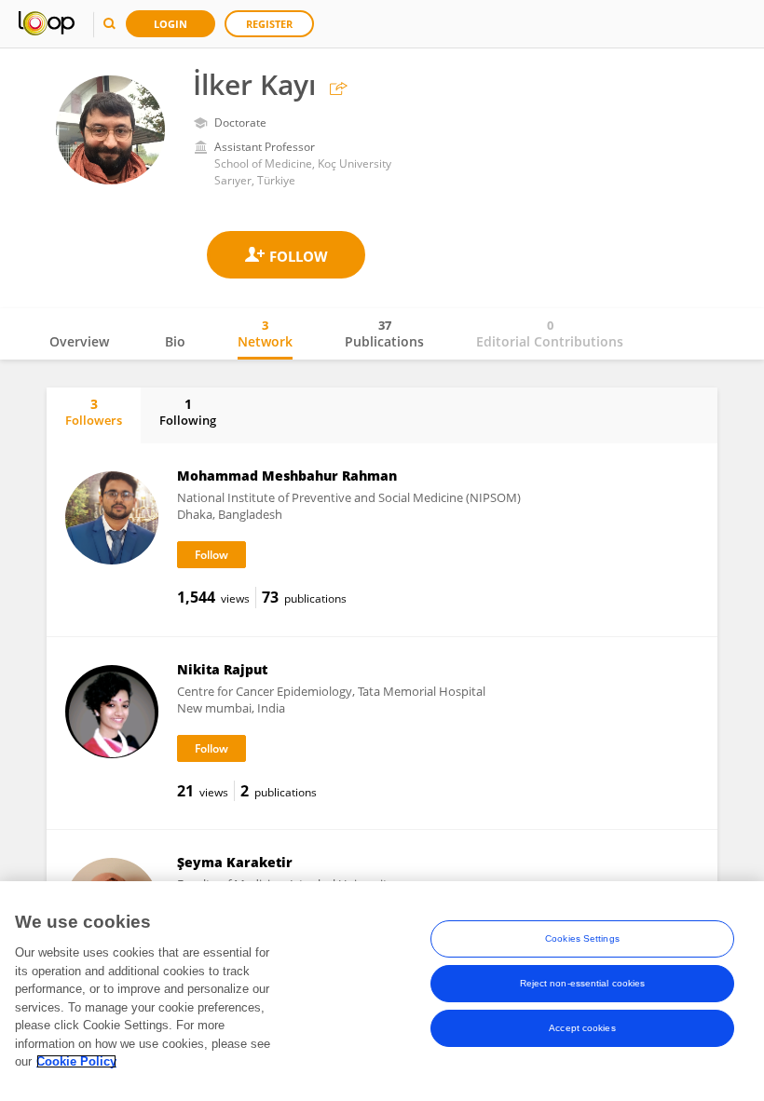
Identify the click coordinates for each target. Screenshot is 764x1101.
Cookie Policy (76, 1061)
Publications (384, 333)
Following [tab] (187, 411)
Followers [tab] (93, 411)
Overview (79, 341)
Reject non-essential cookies (583, 983)
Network (265, 333)
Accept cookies (582, 1028)
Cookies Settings (582, 938)
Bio (175, 341)
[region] (382, 991)
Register (269, 24)
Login (170, 24)
